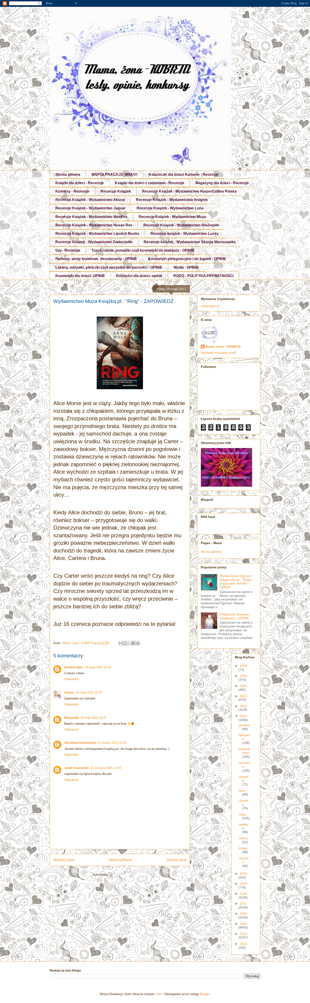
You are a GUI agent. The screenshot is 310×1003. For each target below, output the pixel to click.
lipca (242, 790)
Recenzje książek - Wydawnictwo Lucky (184, 233)
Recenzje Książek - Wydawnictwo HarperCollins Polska (189, 191)
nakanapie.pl (210, 306)
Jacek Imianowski (76, 768)
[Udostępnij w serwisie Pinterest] (137, 643)
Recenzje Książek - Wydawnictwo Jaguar (90, 208)
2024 (243, 686)
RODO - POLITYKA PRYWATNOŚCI (203, 276)
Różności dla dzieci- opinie (139, 276)
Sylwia (69, 692)
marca (243, 838)
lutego (243, 848)
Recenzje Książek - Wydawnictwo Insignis (172, 200)
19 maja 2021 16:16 (98, 667)
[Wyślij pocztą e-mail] (120, 643)
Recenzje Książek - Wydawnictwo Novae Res (93, 225)
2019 (243, 883)
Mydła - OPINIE (186, 267)
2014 (243, 934)
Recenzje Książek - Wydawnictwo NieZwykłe (181, 225)
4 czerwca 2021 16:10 (111, 742)
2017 (243, 903)
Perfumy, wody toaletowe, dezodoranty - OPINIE (96, 259)
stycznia (243, 860)
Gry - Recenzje (67, 250)
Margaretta (71, 717)
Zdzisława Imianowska (80, 742)
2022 (243, 706)
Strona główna (67, 174)
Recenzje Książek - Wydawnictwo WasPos (91, 217)
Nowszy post (63, 860)
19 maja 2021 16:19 (89, 692)
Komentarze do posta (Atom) (128, 874)
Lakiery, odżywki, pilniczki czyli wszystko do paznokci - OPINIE (108, 267)
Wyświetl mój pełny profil (218, 352)
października (244, 751)
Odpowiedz (71, 679)
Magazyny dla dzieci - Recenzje (222, 183)
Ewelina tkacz (74, 667)
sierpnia (243, 778)
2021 (243, 716)
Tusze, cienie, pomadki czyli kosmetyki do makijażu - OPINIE (142, 250)
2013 (243, 944)
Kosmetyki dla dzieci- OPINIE (80, 276)
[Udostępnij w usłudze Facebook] (133, 643)
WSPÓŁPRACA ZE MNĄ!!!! (114, 174)
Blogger (204, 994)
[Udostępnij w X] (129, 643)
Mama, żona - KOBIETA (223, 346)
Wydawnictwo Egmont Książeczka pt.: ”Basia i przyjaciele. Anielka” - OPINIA (236, 581)
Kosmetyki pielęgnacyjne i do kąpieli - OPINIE (187, 259)
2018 (243, 893)
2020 (243, 873)
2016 (243, 913)
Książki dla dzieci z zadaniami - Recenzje (149, 183)
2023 (243, 696)
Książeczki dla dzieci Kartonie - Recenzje (184, 174)
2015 (243, 924)
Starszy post (176, 860)
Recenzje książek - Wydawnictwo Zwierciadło (94, 242)
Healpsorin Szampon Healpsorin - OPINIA (235, 616)
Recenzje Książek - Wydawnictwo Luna (170, 208)
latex (159, 994)
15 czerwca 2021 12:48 (106, 768)
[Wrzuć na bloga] (125, 643)
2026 (243, 666)
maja (242, 814)
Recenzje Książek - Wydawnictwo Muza (172, 217)
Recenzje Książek (116, 191)
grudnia (244, 725)
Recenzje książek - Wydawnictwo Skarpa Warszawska (190, 242)
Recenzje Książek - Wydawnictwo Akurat (90, 200)
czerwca (244, 802)
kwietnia (243, 826)
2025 (243, 676)
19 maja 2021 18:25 (93, 717)
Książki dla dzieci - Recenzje (79, 183)
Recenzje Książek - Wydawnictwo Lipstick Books (97, 233)
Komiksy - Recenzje (72, 191)
